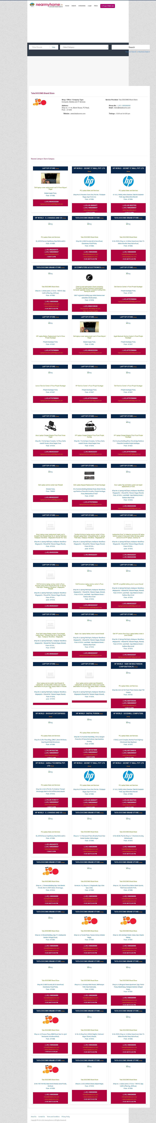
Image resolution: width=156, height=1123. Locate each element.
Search (74, 5)
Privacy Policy (66, 1116)
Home (67, 5)
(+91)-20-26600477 (90, 205)
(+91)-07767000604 (129, 299)
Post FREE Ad (107, 6)
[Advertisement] (78, 26)
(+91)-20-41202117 (51, 800)
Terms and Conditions (53, 1116)
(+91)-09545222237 (52, 452)
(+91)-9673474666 (90, 750)
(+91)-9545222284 (129, 506)
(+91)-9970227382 (51, 750)
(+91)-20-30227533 (129, 205)
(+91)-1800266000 (124, 105)
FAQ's (96, 5)
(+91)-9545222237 (90, 452)
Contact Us (41, 1116)
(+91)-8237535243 (129, 701)
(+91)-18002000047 (91, 208)
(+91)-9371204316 (129, 750)
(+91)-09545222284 (52, 201)
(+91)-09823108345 (91, 306)
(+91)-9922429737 (51, 249)
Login (89, 5)
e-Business (82, 5)
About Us (33, 1116)
